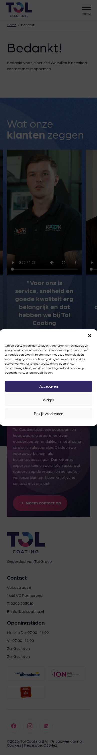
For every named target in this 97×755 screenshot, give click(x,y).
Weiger (48, 400)
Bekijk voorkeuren (48, 414)
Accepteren (48, 386)
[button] (89, 335)
